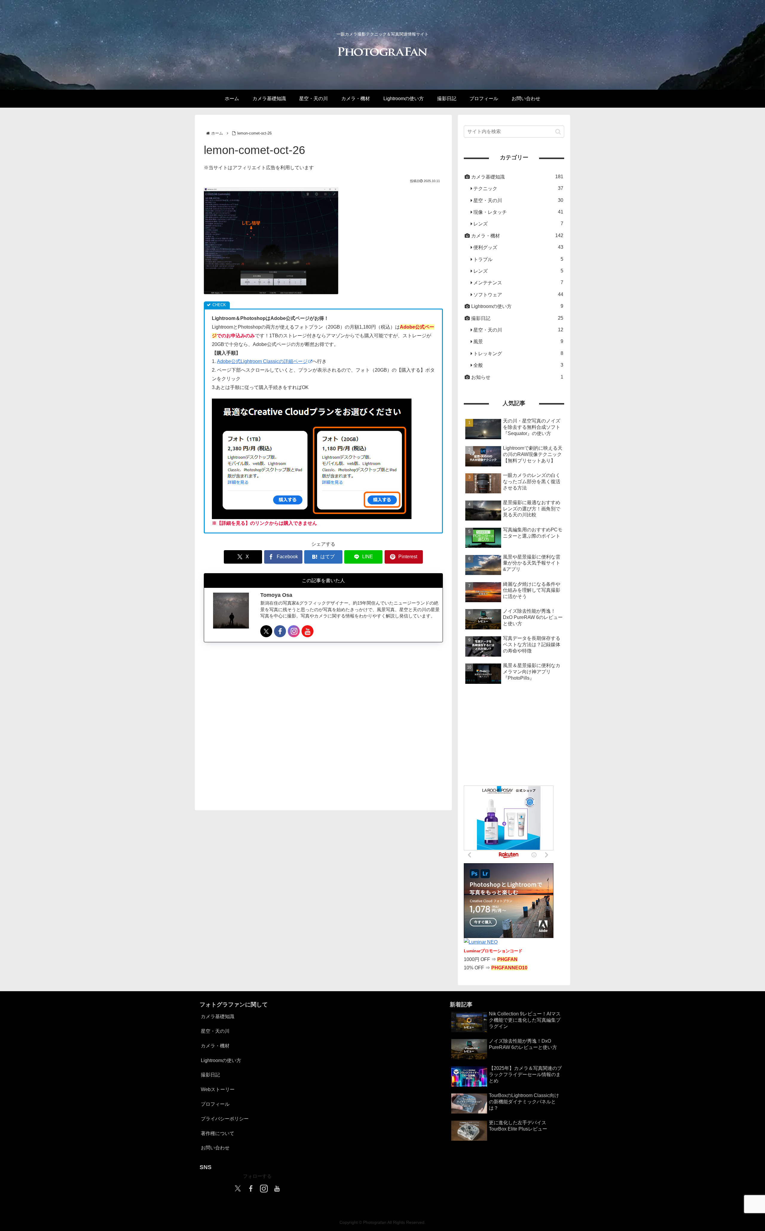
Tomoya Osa (276, 595)
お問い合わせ (215, 1147)
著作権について (217, 1133)
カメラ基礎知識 (217, 1016)
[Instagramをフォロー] (294, 631)
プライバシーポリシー (225, 1118)
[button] (558, 132)
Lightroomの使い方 (221, 1060)
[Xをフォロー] (266, 631)
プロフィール (215, 1104)
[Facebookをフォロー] (280, 631)
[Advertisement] (323, 721)
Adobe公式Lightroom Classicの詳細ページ (262, 361)
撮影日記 (210, 1074)
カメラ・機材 (215, 1045)
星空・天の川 (215, 1031)
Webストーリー (218, 1089)
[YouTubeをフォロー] (307, 631)
